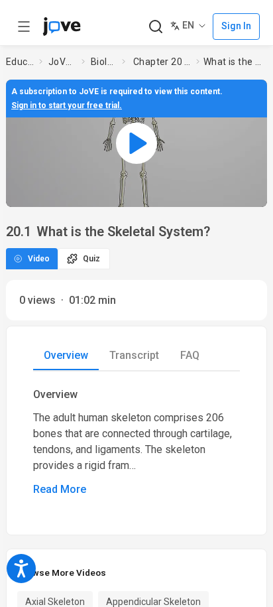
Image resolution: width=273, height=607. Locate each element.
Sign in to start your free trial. (66, 105)
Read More (59, 489)
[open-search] (155, 26)
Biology (104, 61)
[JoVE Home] (61, 26)
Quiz (91, 258)
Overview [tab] (66, 355)
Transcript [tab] (134, 355)
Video (39, 258)
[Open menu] (23, 26)
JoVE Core (62, 61)
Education (20, 61)
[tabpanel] (136, 442)
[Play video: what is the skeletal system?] (136, 143)
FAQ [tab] (189, 355)
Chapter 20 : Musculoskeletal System (162, 61)
